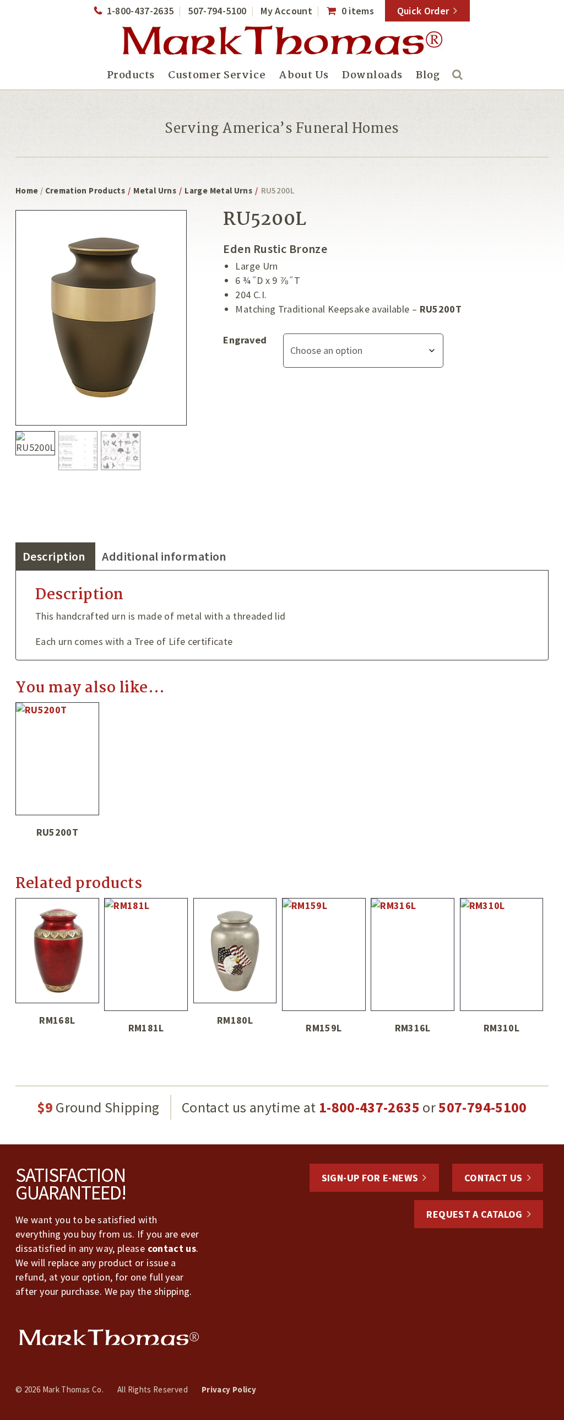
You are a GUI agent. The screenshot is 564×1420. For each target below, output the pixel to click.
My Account (286, 10)
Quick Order (423, 10)
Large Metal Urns (218, 190)
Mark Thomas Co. (282, 41)
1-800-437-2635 (140, 10)
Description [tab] (54, 556)
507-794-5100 (217, 10)
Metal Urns (154, 190)
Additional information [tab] (164, 556)
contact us (172, 1248)
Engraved (245, 340)
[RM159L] (324, 954)
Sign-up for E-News (370, 1177)
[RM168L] (57, 950)
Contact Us (493, 1177)
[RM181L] (146, 954)
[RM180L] (235, 950)
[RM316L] (412, 954)
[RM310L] (502, 954)
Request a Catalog (474, 1214)
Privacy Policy (229, 1389)
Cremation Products (85, 190)
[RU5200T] (57, 758)
